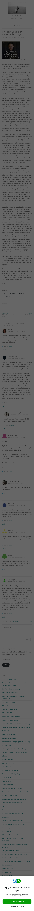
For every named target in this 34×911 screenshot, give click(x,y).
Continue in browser (17, 906)
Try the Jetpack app (17, 901)
